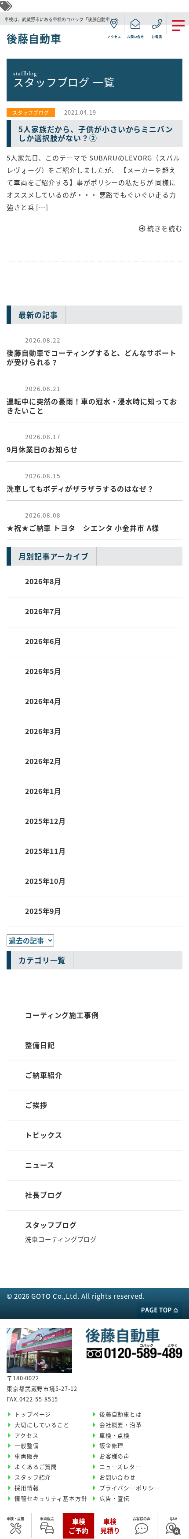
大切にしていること (42, 1424)
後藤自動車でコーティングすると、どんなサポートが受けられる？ (92, 351)
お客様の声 (141, 1518)
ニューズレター (120, 1466)
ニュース (40, 1164)
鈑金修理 (111, 1445)
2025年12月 (45, 821)
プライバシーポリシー (129, 1487)
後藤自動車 (34, 38)
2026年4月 (43, 701)
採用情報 (27, 1487)
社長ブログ (43, 1194)
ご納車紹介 (43, 1074)
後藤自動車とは (120, 1414)
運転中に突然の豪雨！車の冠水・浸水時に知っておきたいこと (92, 400)
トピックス (43, 1134)
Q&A (173, 1518)
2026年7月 (43, 611)
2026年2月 (43, 761)
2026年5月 (43, 671)
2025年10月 (45, 881)
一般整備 (27, 1445)
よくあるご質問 (36, 1466)
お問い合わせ (117, 1477)
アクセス (27, 1435)
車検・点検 (15, 1518)
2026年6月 (43, 641)
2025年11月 (45, 851)
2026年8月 (43, 581)
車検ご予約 (78, 1526)
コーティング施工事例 (62, 1015)
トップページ (33, 1414)
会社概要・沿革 (120, 1424)
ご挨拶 (36, 1104)
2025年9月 (43, 911)
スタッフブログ (51, 1224)
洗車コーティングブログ (61, 1239)
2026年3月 (43, 731)
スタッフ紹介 (33, 1477)
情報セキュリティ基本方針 (51, 1498)
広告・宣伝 (114, 1498)
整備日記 (40, 1045)
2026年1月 (43, 791)
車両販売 (47, 1518)
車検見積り (110, 1526)
